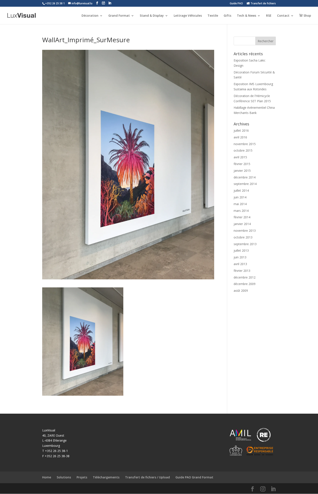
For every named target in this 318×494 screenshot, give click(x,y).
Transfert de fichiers (263, 3)
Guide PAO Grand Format (194, 477)
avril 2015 (240, 157)
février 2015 (242, 164)
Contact (283, 16)
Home (46, 477)
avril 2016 (240, 137)
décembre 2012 (244, 277)
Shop (307, 16)
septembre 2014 (245, 184)
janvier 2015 (242, 170)
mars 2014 (241, 211)
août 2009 (241, 290)
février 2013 (242, 271)
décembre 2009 (244, 284)
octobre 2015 (243, 150)
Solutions (64, 477)
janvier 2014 (242, 224)
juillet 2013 (241, 250)
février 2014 (242, 217)
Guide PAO (236, 3)
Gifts (227, 16)
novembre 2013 (245, 230)
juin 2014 (240, 197)
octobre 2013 (243, 237)
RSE (268, 16)
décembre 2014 (244, 177)
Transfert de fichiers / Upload (147, 477)
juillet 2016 (241, 130)
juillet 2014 (241, 190)
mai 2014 (240, 204)
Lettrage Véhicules (188, 16)
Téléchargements (106, 477)
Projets (82, 477)
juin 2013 (240, 257)
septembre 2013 (245, 244)
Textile (212, 16)
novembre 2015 (245, 144)
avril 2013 (240, 264)
